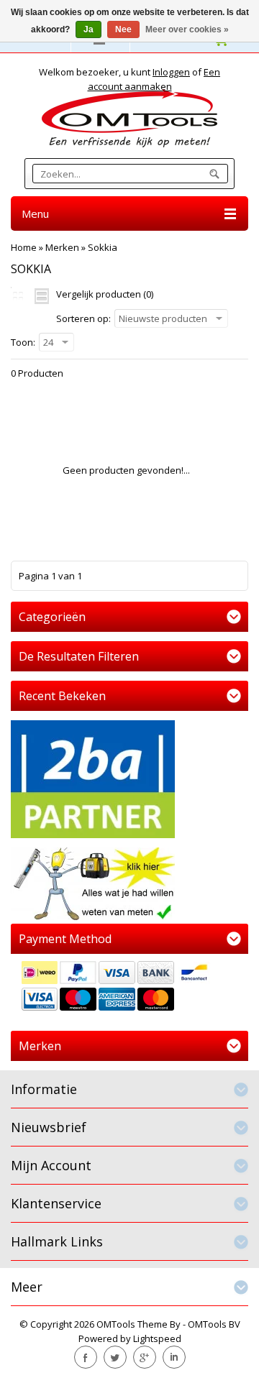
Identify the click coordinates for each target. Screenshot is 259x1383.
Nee (123, 29)
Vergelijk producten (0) (104, 294)
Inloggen (171, 71)
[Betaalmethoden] (129, 987)
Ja (88, 29)
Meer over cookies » (187, 29)
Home (24, 247)
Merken (62, 247)
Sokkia (102, 247)
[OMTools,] (129, 118)
